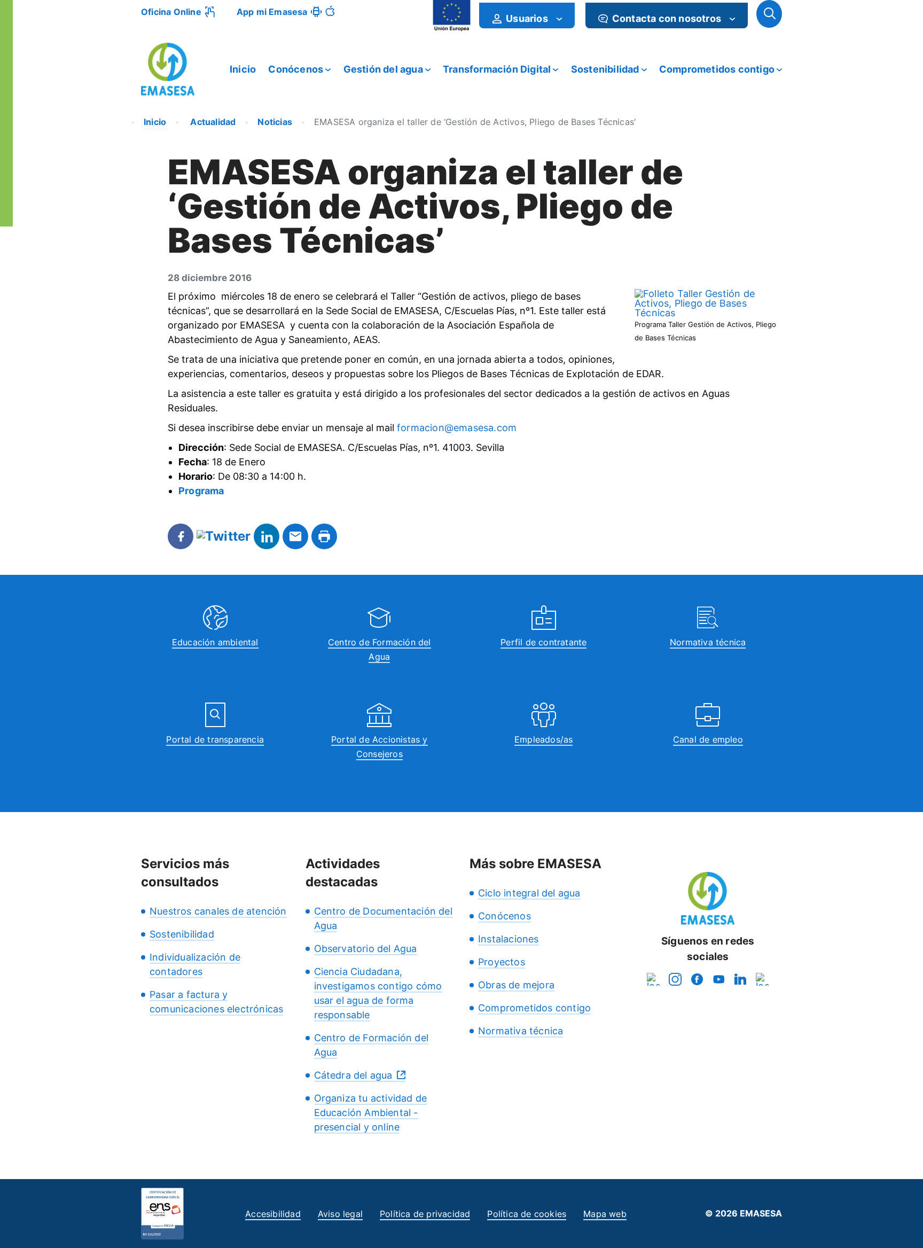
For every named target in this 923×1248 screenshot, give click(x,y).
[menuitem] (527, 15)
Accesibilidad (273, 1213)
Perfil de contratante (543, 642)
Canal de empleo (708, 739)
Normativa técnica (708, 642)
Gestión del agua (383, 69)
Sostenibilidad (605, 69)
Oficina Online (171, 11)
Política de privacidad (425, 1213)
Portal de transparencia (215, 739)
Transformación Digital (497, 69)
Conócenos (295, 69)
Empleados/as (543, 739)
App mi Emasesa (272, 11)
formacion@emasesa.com (457, 427)
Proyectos (501, 962)
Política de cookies (526, 1213)
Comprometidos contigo (717, 69)
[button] (769, 14)
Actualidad (212, 121)
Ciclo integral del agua (529, 893)
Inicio (243, 69)
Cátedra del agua (353, 1075)
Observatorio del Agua (365, 948)
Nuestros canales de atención (218, 911)
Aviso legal (340, 1213)
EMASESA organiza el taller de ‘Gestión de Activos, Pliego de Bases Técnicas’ (475, 121)
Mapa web (605, 1213)
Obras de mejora (516, 984)
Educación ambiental (215, 642)
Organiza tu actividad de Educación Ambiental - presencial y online (370, 1113)
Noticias (274, 121)
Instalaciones (508, 939)
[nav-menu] (559, 18)
